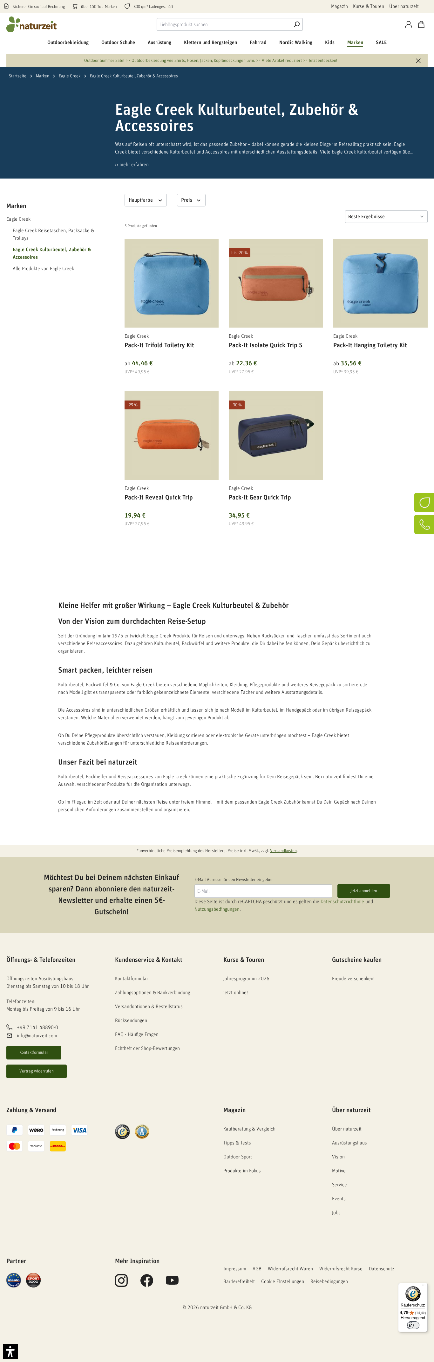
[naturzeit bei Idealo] (13, 1279)
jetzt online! (235, 992)
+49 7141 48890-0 (37, 1027)
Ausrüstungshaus (349, 1142)
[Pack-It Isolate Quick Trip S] (276, 283)
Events (339, 1198)
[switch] (413, 1325)
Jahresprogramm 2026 (246, 978)
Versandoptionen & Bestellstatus (149, 1006)
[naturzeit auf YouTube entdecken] (172, 1284)
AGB (257, 1268)
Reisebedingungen (329, 1281)
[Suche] (296, 24)
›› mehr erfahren (132, 164)
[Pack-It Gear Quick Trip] (276, 435)
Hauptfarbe (141, 200)
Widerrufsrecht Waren (290, 1268)
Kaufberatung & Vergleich (249, 1128)
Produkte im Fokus (242, 1170)
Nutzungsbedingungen (217, 909)
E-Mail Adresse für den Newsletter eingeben (234, 879)
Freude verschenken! (353, 978)
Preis (187, 200)
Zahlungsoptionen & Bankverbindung (152, 992)
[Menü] (424, 1286)
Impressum (234, 1268)
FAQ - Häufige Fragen (137, 1034)
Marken (16, 206)
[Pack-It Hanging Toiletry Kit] (380, 283)
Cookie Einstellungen (282, 1281)
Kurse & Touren (368, 6)
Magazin (339, 6)
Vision (338, 1156)
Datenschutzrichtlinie (342, 901)
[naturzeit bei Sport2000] (33, 1279)
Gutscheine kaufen (357, 960)
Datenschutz (381, 1268)
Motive (339, 1170)
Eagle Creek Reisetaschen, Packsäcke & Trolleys (53, 234)
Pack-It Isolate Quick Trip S (265, 345)
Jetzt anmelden (363, 891)
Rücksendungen (131, 1020)
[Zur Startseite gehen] (31, 24)
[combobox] (223, 24)
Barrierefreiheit (239, 1281)
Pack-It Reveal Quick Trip (159, 497)
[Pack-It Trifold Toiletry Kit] (172, 283)
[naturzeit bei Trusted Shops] (122, 1131)
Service (339, 1184)
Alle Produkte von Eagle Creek (43, 268)
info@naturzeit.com (37, 1035)
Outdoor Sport (237, 1156)
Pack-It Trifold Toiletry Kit (159, 345)
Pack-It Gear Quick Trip (260, 497)
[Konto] (408, 24)
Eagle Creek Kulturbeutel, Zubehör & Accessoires (52, 253)
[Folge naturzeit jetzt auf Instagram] (121, 1284)
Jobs (336, 1212)
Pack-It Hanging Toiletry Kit (370, 345)
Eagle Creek (18, 219)
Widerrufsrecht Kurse (341, 1268)
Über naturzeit (404, 6)
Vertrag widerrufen (36, 1071)
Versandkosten (283, 851)
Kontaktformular (33, 1052)
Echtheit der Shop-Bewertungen (147, 1048)
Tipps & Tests (237, 1142)
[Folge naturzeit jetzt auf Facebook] (146, 1284)
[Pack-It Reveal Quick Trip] (172, 435)
